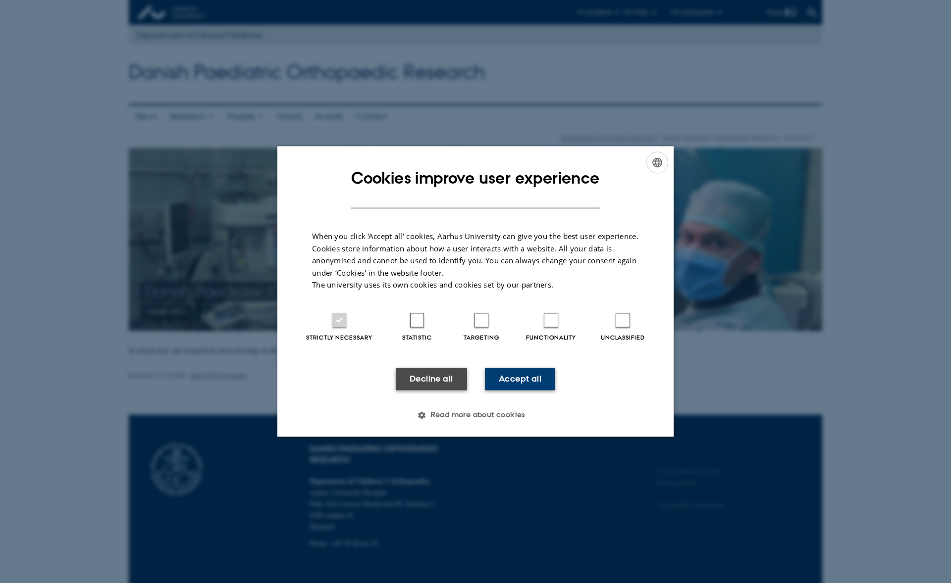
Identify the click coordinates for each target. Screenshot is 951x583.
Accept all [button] (520, 378)
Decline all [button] (431, 378)
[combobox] (657, 162)
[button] (475, 415)
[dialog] (475, 291)
